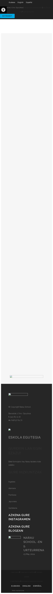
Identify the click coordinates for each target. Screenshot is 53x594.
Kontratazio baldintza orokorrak (32, 581)
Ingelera (11, 482)
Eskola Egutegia (24, 437)
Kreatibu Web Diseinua (33, 590)
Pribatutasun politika (27, 572)
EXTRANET (7, 16)
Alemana (12, 488)
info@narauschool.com (33, 8)
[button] (3, 9)
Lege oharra (15, 572)
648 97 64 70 (28, 12)
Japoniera (12, 501)
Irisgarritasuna (15, 581)
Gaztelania (12, 508)
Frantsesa (12, 495)
